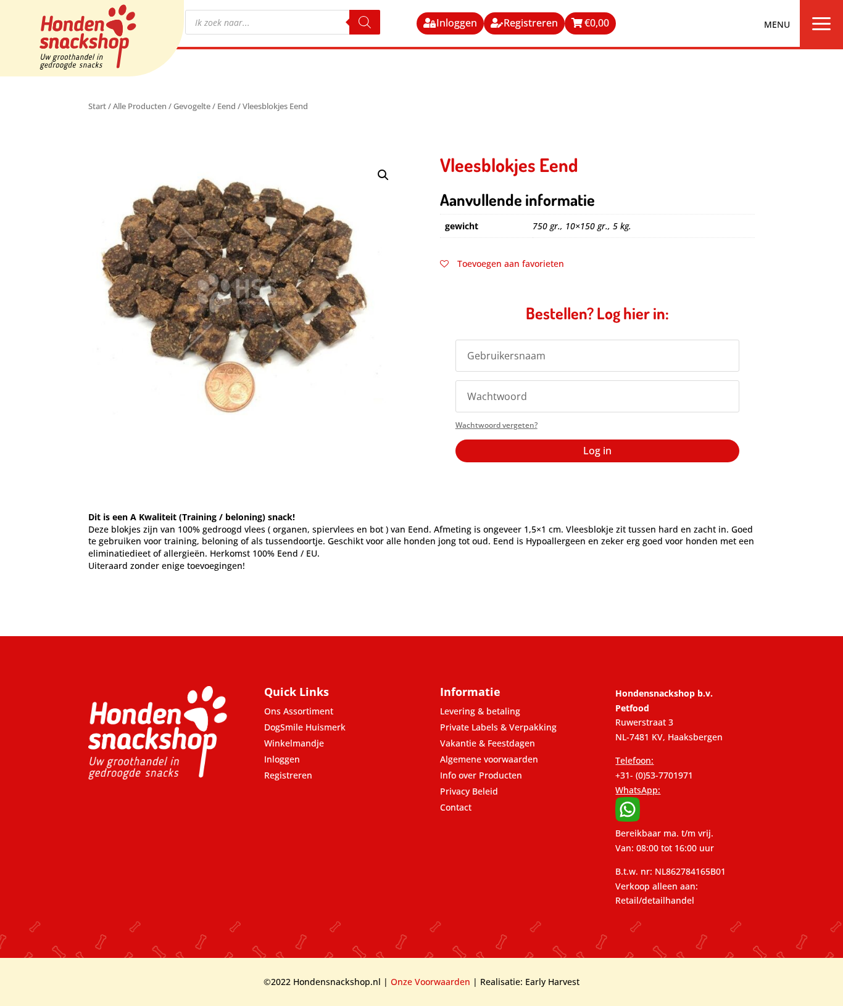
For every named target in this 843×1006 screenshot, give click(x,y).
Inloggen (456, 23)
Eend (226, 106)
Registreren (531, 23)
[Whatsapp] (627, 818)
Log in (597, 450)
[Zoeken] (364, 22)
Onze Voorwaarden (430, 982)
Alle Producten (140, 106)
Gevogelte (191, 106)
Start (97, 106)
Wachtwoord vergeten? (496, 425)
